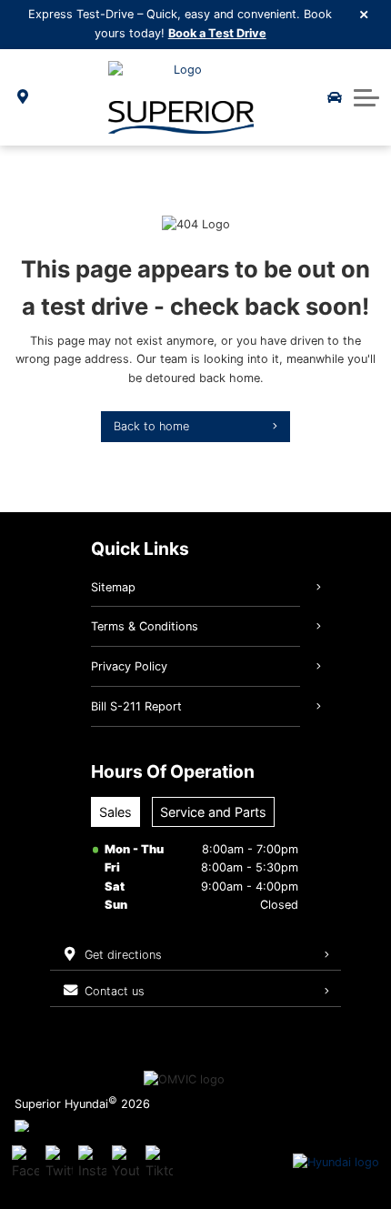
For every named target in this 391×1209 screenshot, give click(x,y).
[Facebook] (25, 1162)
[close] (364, 13)
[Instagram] (91, 1162)
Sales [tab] (115, 812)
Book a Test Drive (217, 33)
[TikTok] (159, 1162)
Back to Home (151, 426)
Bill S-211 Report (136, 706)
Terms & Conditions (144, 626)
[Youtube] (125, 1162)
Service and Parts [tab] (213, 812)
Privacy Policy (129, 666)
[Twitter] (59, 1162)
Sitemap (113, 587)
